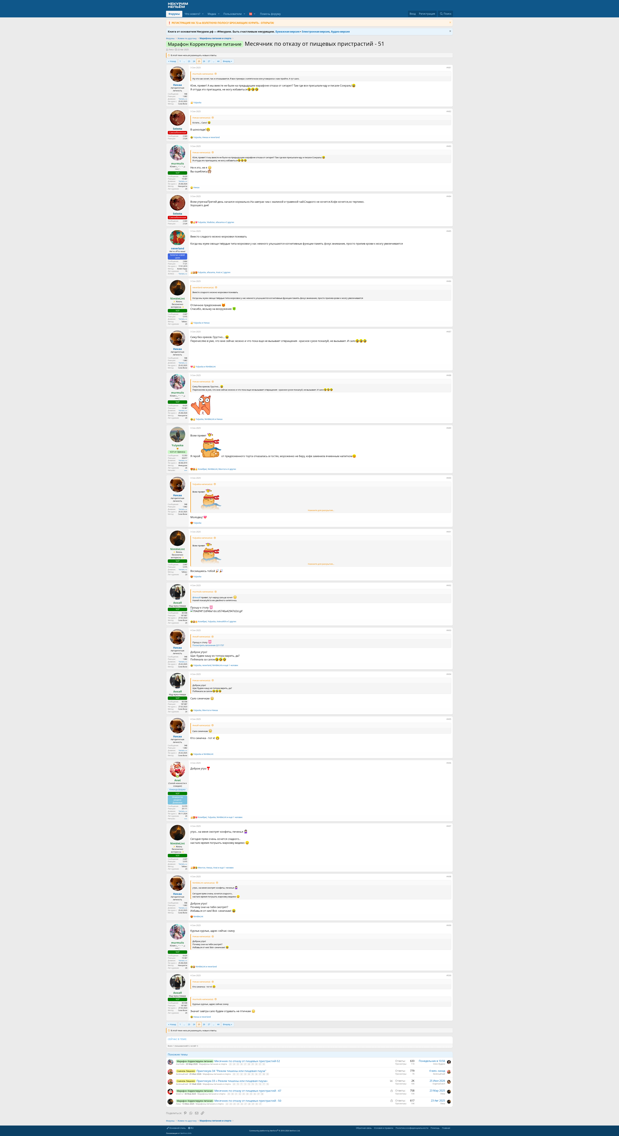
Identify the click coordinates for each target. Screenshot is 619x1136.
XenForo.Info (186, 1133)
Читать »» (183, 99)
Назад (173, 61)
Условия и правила (383, 1127)
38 (264, 1074)
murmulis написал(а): (202, 73)
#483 (449, 146)
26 (204, 61)
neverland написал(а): (203, 287)
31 (260, 1064)
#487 (449, 331)
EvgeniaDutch (439, 1083)
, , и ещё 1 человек (215, 665)
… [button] (184, 61)
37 (260, 1074)
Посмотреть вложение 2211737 (208, 645)
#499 (449, 925)
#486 (449, 281)
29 (253, 1064)
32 (264, 1064)
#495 (449, 719)
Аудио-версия (340, 31)
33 (245, 1074)
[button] (203, 14)
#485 (449, 231)
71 (241, 1084)
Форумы (174, 14)
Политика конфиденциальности (412, 1127)
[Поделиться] (444, 68)
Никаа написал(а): (201, 117)
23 (189, 61)
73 (249, 1084)
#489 (449, 428)
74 (253, 1084)
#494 (449, 674)
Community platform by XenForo (274, 1130)
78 (267, 1084)
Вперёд (226, 61)
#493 (449, 630)
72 (245, 1084)
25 (199, 61)
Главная (446, 1127)
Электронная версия (315, 31)
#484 (449, 196)
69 (234, 1084)
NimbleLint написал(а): (203, 882)
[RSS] (452, 1128)
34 (249, 1074)
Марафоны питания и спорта (213, 1064)
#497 (449, 826)
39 (267, 1074)
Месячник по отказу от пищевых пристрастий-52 (247, 1061)
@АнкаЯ (196, 597)
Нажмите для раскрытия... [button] (321, 510)
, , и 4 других (217, 469)
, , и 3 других (216, 222)
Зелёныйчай (182, 1074)
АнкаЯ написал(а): (201, 636)
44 (218, 61)
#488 (449, 375)
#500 (449, 975)
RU (192, 1127)
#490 (449, 478)
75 (256, 1084)
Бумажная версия (287, 31)
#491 (449, 531)
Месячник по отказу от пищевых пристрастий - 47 (247, 1090)
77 (264, 1084)
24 (194, 61)
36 (256, 1074)
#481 (449, 67)
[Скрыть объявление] (449, 22)
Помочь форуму (270, 14)
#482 (449, 111)
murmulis (180, 1064)
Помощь (435, 1127)
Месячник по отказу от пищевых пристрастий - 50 (247, 1100)
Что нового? (192, 14)
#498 (449, 876)
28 (249, 1064)
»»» (185, 470)
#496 (449, 763)
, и (206, 137)
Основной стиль (177, 1127)
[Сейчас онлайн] (177, 776)
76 (260, 1084)
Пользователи (232, 14)
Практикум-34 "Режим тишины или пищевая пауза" (231, 1071)
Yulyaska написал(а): (202, 484)
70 (238, 1084)
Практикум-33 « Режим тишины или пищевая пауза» (232, 1081)
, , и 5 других (217, 621)
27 (209, 61)
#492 (449, 585)
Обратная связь (364, 1127)
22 (227, 1104)
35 (253, 1074)
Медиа (212, 14)
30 (256, 1064)
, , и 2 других (214, 272)
